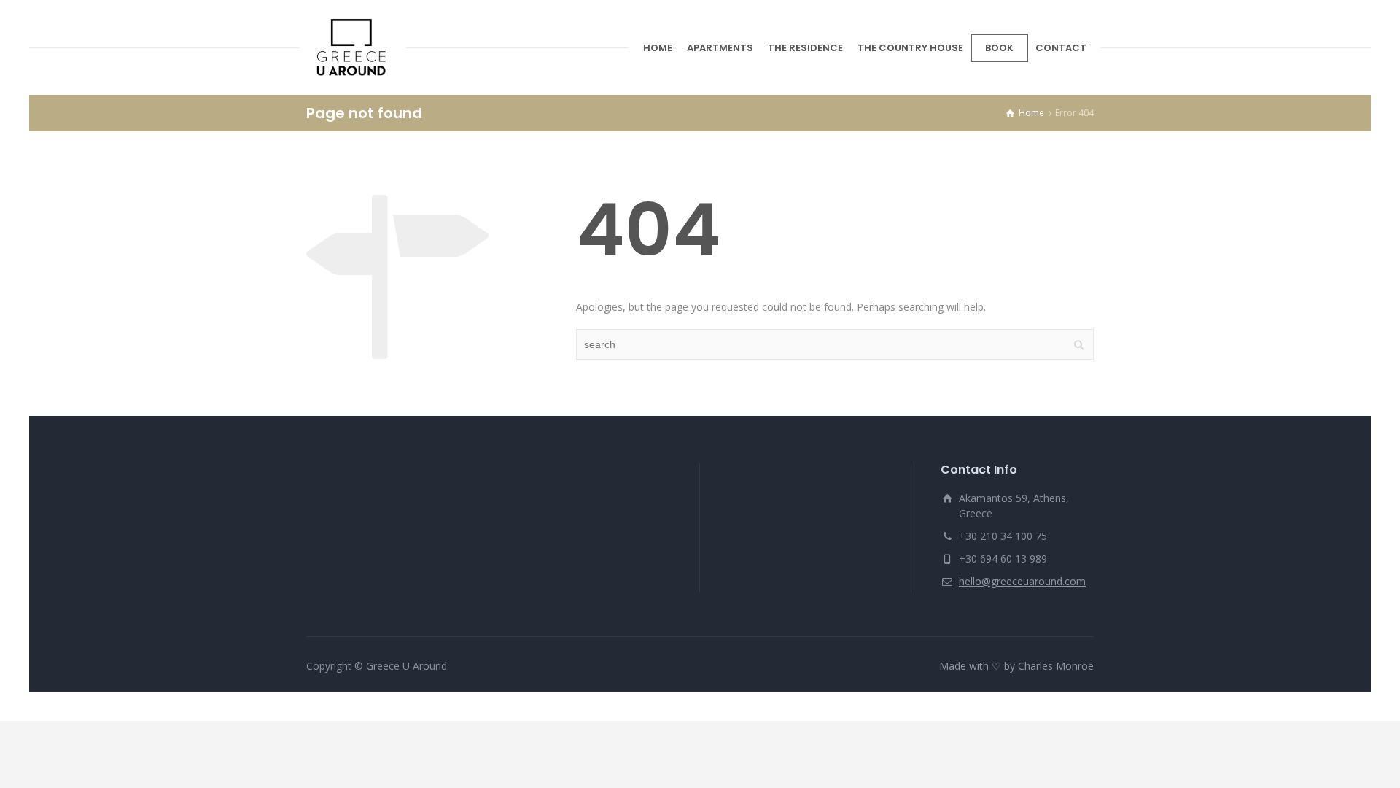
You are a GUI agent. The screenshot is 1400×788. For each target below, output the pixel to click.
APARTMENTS (720, 48)
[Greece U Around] (352, 47)
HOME (657, 48)
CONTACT (1060, 48)
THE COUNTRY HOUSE (910, 48)
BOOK (999, 48)
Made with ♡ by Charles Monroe (1016, 666)
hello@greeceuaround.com (1022, 581)
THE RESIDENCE (805, 48)
